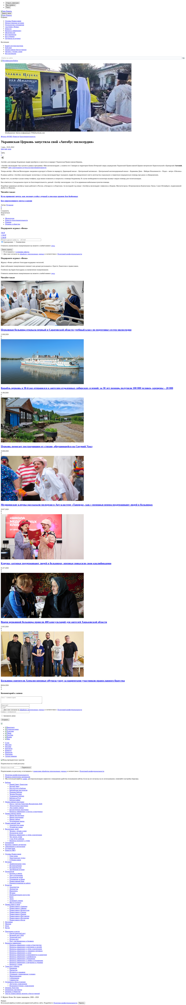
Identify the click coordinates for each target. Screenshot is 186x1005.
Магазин (8, 745)
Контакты (8, 748)
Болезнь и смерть (15, 873)
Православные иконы (13, 813)
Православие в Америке (18, 906)
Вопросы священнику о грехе (20, 953)
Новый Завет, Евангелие (18, 784)
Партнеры (9, 754)
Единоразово (8, 242)
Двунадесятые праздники (18, 806)
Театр (11, 899)
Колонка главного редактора (15, 844)
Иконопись (13, 891)
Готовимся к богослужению (15, 982)
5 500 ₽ (3, 237)
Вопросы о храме (15, 964)
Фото (7, 926)
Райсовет (8, 48)
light (2, 149)
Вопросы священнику (13, 31)
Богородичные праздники (19, 810)
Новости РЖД (10, 850)
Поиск (8, 7)
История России (15, 868)
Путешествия (10, 848)
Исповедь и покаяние (17, 972)
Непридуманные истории (14, 23)
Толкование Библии (16, 796)
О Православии (15, 860)
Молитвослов (10, 33)
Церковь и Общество (13, 991)
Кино (11, 897)
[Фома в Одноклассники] (12, 729)
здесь (53, 246)
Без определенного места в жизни (16, 201)
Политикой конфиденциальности (69, 254)
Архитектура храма (16, 825)
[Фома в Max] (7, 739)
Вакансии (8, 752)
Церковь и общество (12, 224)
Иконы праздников (16, 817)
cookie (24, 779)
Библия (8, 782)
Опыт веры (13, 856)
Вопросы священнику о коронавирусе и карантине (28, 955)
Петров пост (14, 939)
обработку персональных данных (32, 254)
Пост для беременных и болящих (21, 941)
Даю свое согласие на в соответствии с (42, 254)
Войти (15, 61)
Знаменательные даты (17, 864)
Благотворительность (27, 136)
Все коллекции (10, 53)
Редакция (9, 205)
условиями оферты (22, 252)
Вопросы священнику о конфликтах (22, 957)
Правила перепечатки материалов (17, 777)
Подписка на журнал (13, 38)
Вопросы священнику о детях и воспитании (25, 835)
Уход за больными (16, 875)
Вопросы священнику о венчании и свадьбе (25, 947)
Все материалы (10, 34)
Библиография (14, 800)
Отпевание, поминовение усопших (22, 974)
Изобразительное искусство (19, 895)
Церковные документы (13, 990)
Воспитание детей (12, 829)
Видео (7, 928)
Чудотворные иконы (16, 821)
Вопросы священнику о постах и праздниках (26, 811)
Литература (13, 889)
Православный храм (12, 823)
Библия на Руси (15, 798)
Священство (14, 980)
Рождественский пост (17, 933)
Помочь (9, 11)
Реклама (8, 746)
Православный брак (16, 881)
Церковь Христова (12, 988)
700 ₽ (3, 233)
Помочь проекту (7, 249)
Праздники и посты (12, 931)
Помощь (8, 222)
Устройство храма (16, 827)
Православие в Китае (17, 920)
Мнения (8, 924)
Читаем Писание (15, 794)
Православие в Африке (17, 908)
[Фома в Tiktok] (8, 733)
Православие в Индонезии (19, 918)
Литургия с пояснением (18, 984)
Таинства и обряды (12, 966)
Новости (8, 29)
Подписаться (26, 767)
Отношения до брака (17, 879)
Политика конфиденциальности (17, 775)
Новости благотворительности (16, 220)
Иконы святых (14, 819)
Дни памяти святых (16, 808)
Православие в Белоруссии (19, 910)
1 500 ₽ (3, 235)
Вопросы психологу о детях (19, 841)
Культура (8, 885)
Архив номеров (11, 756)
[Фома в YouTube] (9, 735)
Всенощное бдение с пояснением (21, 986)
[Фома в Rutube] (8, 737)
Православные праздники (14, 802)
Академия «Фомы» (12, 27)
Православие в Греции (17, 912)
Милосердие (9, 218)
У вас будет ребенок (16, 839)
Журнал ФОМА (6, 136)
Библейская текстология (18, 790)
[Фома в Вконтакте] (10, 727)
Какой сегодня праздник (14, 46)
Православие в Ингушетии (19, 916)
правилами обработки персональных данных (50, 771)
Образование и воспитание (15, 846)
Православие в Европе (17, 914)
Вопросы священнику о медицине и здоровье (26, 962)
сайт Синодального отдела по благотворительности (27, 167)
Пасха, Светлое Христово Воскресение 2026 (25, 804)
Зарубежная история (16, 869)
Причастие (13, 970)
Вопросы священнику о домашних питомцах (26, 951)
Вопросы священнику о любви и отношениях (26, 960)
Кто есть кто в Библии (17, 788)
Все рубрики (10, 36)
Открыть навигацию (12, 3)
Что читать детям (15, 837)
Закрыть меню (6, 13)
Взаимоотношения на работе (20, 883)
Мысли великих (15, 902)
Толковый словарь (16, 901)
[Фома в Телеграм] (9, 731)
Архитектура (14, 887)
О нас (7, 743)
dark (5, 149)
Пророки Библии (15, 792)
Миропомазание (15, 976)
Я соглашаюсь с (16, 252)
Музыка (12, 893)
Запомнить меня (9, 716)
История (8, 862)
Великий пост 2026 (16, 935)
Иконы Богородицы (16, 815)
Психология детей (16, 833)
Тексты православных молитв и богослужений (22, 993)
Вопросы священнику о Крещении (22, 959)
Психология (9, 871)
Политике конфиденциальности (65, 1003)
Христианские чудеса (17, 858)
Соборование (14, 978)
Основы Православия (13, 21)
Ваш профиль (10, 5)
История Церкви (15, 866)
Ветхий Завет (14, 786)
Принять (81, 1003)
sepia (9, 149)
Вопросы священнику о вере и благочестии (25, 945)
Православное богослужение (15, 50)
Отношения (9, 843)
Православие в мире (12, 904)
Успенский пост (15, 937)
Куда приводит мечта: (39, 196)
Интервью (9, 922)
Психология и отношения (14, 25)
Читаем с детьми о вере (13, 51)
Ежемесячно (20, 242)
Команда (8, 750)
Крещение (13, 968)
